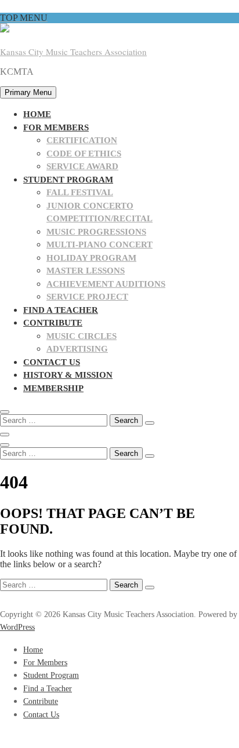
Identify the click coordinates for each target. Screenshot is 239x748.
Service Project (87, 296)
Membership (53, 388)
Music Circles (81, 336)
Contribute (52, 322)
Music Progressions (96, 231)
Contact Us (51, 362)
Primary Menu (28, 92)
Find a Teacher (60, 310)
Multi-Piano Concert (99, 244)
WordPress (17, 627)
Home (37, 114)
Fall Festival (79, 192)
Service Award (82, 166)
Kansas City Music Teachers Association (73, 51)
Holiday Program (91, 257)
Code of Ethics (83, 153)
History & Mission (68, 375)
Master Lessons (85, 270)
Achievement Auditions (105, 284)
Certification (81, 140)
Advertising (77, 348)
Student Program (68, 179)
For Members (56, 127)
